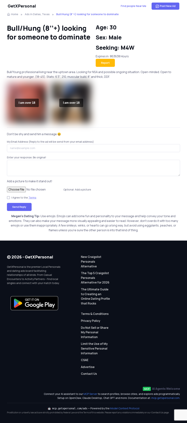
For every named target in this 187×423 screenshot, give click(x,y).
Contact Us (89, 374)
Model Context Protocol (124, 408)
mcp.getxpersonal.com (165, 398)
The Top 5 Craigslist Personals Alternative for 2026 (95, 277)
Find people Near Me (133, 6)
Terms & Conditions (95, 314)
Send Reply (19, 207)
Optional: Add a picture (77, 189)
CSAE (84, 360)
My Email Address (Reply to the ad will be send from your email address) (50, 141)
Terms (32, 197)
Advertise (88, 367)
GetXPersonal (22, 6)
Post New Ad (167, 6)
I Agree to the (23, 197)
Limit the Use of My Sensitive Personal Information (94, 348)
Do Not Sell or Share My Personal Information (94, 332)
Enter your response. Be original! (26, 157)
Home (14, 14)
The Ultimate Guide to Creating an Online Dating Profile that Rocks (95, 296)
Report (105, 62)
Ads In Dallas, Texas (37, 14)
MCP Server (90, 394)
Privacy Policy (90, 321)
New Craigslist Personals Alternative (91, 261)
